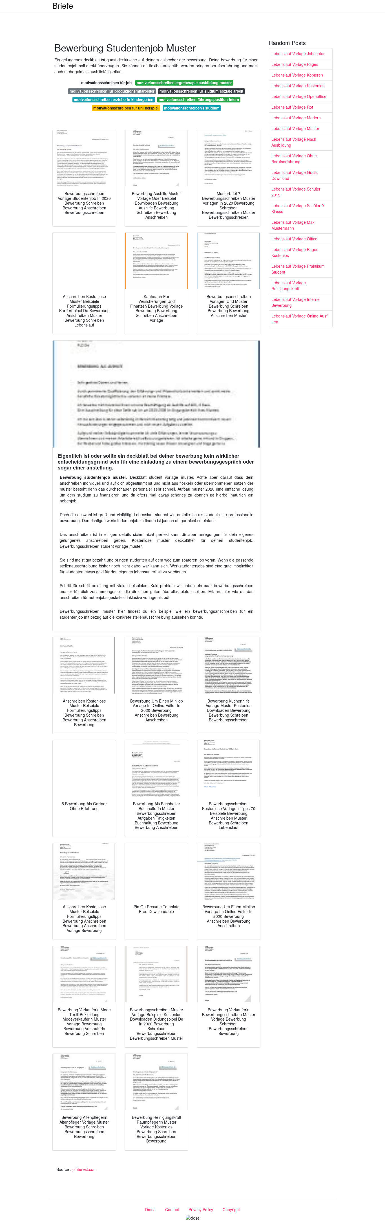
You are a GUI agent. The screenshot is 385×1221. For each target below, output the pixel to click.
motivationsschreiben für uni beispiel (126, 108)
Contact (172, 1209)
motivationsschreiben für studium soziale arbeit (201, 91)
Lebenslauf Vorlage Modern (296, 117)
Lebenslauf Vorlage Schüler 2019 (295, 192)
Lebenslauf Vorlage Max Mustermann (293, 225)
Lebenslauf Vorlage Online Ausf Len (299, 319)
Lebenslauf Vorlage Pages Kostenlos (294, 252)
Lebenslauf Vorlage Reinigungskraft (288, 285)
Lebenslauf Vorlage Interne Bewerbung (295, 302)
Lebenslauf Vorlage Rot (292, 107)
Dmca (150, 1209)
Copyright (231, 1209)
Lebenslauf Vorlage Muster (295, 128)
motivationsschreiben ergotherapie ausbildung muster (184, 82)
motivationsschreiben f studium (192, 108)
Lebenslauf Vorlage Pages (294, 64)
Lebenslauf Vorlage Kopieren (297, 75)
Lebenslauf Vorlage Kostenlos (297, 85)
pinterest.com (84, 1169)
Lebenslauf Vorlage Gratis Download (294, 175)
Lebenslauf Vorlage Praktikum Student (298, 269)
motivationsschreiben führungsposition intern (199, 99)
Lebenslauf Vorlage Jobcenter (298, 53)
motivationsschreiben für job (106, 82)
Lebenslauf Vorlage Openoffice (298, 96)
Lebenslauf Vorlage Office (294, 238)
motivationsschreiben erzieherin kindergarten (113, 99)
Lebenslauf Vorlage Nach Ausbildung (293, 142)
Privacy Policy (201, 1209)
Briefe (62, 5)
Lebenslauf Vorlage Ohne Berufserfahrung (294, 158)
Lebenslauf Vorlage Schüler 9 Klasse (297, 208)
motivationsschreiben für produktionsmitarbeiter (112, 91)
